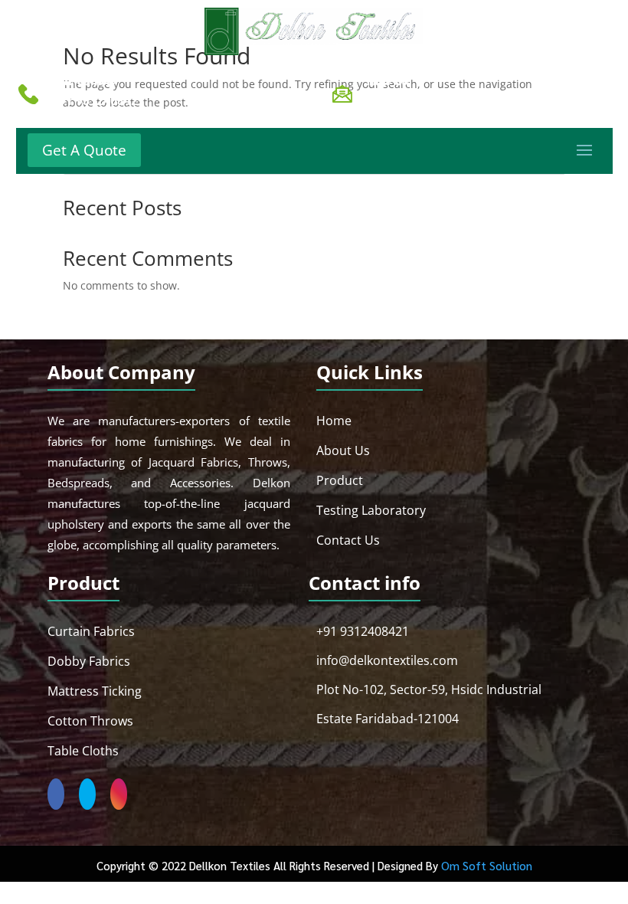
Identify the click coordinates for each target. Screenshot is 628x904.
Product (339, 480)
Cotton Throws (90, 720)
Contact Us (348, 540)
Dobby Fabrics (88, 661)
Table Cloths (83, 750)
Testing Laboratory (371, 510)
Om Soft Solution (486, 865)
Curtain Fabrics (91, 631)
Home (334, 420)
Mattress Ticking (94, 691)
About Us (343, 450)
